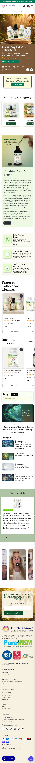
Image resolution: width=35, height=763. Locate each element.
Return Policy (5, 699)
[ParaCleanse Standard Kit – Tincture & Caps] (13, 311)
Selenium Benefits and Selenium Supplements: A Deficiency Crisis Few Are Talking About (23, 445)
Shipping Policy (6, 697)
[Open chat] (31, 759)
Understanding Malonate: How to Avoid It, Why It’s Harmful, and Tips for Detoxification (18, 430)
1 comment (19, 450)
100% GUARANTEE (6, 693)
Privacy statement (17, 760)
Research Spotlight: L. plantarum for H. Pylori (22, 467)
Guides (4, 686)
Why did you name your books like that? (12, 681)
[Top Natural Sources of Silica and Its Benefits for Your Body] (8, 456)
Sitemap (4, 704)
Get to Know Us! (6, 675)
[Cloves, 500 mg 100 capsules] (13, 364)
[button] (13, 331)
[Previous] (27, 69)
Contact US (5, 672)
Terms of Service (6, 702)
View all (31, 286)
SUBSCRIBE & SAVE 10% (13, 613)
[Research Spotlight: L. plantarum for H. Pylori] (8, 466)
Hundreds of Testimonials (9, 679)
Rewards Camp (6, 708)
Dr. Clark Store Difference (8, 677)
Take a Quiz (18, 84)
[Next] (31, 69)
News (3, 706)
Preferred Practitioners (8, 684)
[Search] (15, 11)
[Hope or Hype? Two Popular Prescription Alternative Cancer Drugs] (8, 477)
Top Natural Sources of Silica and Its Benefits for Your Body (24, 456)
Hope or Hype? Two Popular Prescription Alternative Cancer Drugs (24, 478)
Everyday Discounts (7, 695)
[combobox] (9, 11)
